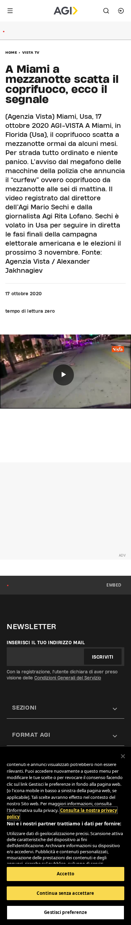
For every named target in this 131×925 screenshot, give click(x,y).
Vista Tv (31, 52)
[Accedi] (121, 10)
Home (11, 52)
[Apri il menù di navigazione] (10, 10)
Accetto (65, 874)
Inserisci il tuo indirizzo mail (46, 642)
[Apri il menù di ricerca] (106, 10)
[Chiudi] (123, 756)
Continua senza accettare (65, 893)
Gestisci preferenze (65, 912)
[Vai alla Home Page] (65, 10)
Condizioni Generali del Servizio (67, 677)
